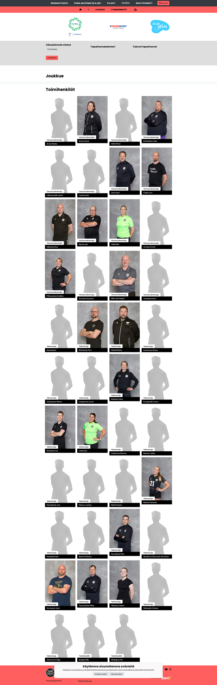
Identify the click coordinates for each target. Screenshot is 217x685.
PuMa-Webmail (85, 681)
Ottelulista (52, 57)
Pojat (111, 3)
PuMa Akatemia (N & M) (87, 3)
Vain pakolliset (116, 674)
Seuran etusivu (59, 3)
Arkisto (164, 3)
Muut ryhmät (144, 3)
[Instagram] (169, 669)
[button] (60, 121)
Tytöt (125, 3)
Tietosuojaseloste (54, 680)
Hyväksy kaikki (101, 674)
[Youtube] (165, 669)
